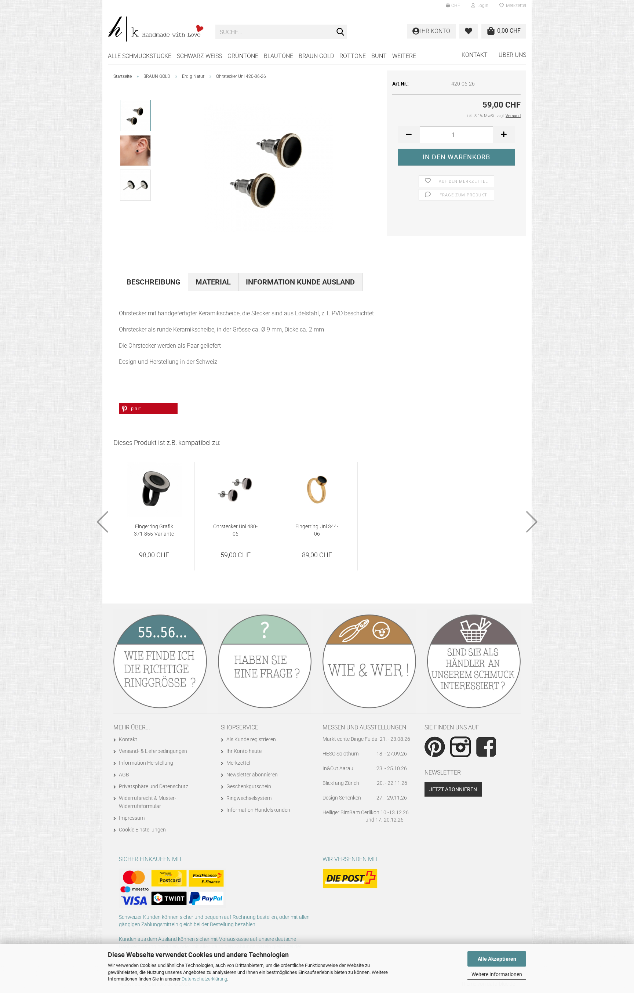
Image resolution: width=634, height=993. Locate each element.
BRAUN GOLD (316, 55)
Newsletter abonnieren (252, 775)
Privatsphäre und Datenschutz (153, 786)
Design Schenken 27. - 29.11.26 (365, 798)
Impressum (132, 818)
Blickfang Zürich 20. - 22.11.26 (365, 783)
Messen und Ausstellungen (364, 727)
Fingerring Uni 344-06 (316, 530)
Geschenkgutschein (248, 786)
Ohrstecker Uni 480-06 (235, 530)
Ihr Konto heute (244, 751)
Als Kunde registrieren (251, 739)
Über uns (512, 54)
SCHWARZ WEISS (199, 55)
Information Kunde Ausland (300, 282)
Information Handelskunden (258, 810)
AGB (124, 775)
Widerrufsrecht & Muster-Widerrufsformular (147, 802)
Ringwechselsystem (249, 798)
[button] (453, 5)
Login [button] (481, 5)
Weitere (404, 55)
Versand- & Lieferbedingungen (153, 751)
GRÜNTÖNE (242, 55)
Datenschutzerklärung (204, 979)
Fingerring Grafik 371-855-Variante (154, 530)
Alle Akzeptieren (497, 959)
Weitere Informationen (496, 974)
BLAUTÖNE (278, 55)
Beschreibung (154, 282)
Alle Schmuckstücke (139, 55)
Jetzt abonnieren (453, 789)
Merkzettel (515, 5)
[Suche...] (340, 32)
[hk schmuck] (156, 29)
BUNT (379, 55)
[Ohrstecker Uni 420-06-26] (268, 167)
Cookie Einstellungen (142, 830)
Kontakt (475, 54)
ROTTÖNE (352, 55)
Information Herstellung (146, 763)
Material (213, 282)
